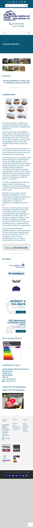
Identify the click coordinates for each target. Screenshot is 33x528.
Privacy (27, 472)
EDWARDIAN (14, 81)
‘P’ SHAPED (22, 81)
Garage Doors (16, 429)
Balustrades (25, 431)
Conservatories (16, 426)
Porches (24, 423)
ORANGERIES (10, 82)
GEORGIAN (6, 81)
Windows (15, 423)
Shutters (25, 429)
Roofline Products (16, 428)
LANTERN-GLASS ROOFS (22, 82)
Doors (14, 424)
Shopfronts (25, 424)
